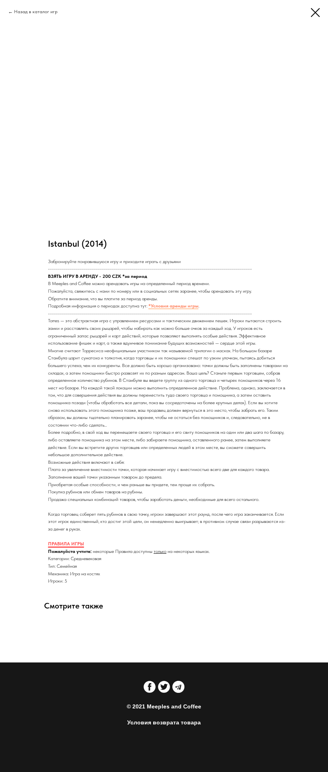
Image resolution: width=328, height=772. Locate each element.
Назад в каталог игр (36, 11)
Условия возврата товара (164, 722)
